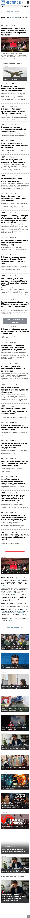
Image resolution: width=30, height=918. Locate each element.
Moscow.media (4, 733)
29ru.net (3, 792)
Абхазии (10, 616)
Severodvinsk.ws (5, 753)
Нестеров (5, 26)
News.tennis (4, 772)
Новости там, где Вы (12, 63)
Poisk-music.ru (4, 714)
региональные (14, 17)
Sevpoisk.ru (4, 812)
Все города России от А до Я (15, 11)
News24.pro (4, 672)
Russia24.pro (6, 66)
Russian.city (4, 856)
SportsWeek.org (10, 612)
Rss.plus (3, 585)
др (23, 612)
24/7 (6, 19)
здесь (10, 620)
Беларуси (3, 616)
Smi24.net (3, 557)
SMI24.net (16, 594)
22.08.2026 (24, 6)
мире (15, 616)
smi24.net (17, 580)
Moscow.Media (20, 611)
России (23, 614)
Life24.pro (18, 612)
